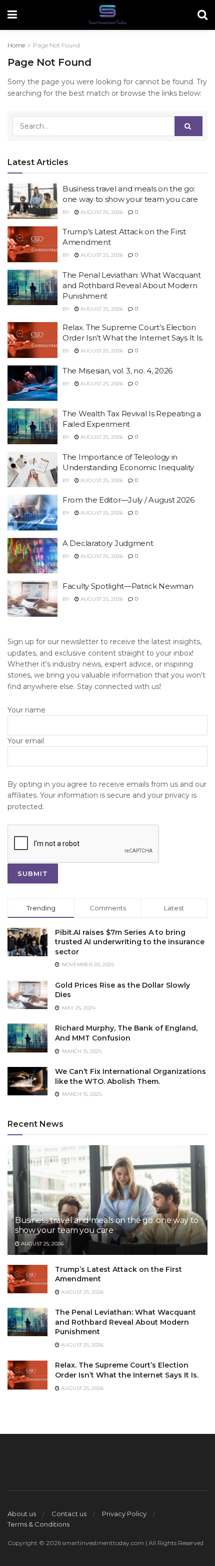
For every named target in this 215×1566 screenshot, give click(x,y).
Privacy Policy (124, 1514)
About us (22, 1514)
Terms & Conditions (39, 1524)
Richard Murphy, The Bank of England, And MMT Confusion (126, 1033)
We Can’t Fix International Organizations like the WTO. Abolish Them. (130, 1076)
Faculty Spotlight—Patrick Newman (127, 586)
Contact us (69, 1514)
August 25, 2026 (101, 212)
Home (16, 45)
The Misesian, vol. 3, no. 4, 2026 (117, 370)
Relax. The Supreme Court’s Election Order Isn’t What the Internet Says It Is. (126, 1370)
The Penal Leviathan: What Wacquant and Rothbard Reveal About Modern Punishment (131, 285)
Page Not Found (56, 45)
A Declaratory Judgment (107, 543)
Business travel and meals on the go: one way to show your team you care (106, 1225)
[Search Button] (188, 126)
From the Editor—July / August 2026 (128, 500)
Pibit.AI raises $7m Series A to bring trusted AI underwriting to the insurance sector (129, 942)
